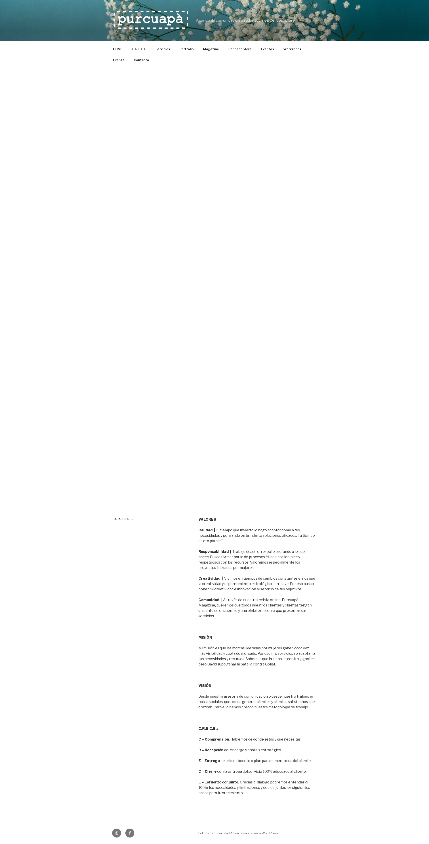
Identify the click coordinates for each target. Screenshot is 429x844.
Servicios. (163, 49)
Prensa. (119, 60)
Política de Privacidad (214, 833)
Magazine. (211, 49)
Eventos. (268, 49)
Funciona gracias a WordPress (256, 833)
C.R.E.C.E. (139, 49)
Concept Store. (240, 49)
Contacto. (142, 60)
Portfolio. (187, 49)
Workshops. (292, 49)
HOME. (118, 49)
